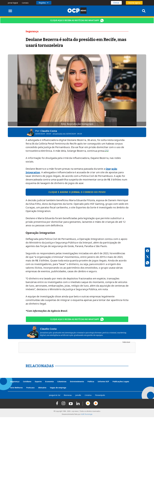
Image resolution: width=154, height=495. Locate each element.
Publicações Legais (121, 381)
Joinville (78, 395)
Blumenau (68, 395)
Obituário (42, 387)
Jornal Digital (13, 3)
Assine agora (134, 2)
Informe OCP (103, 381)
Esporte (38, 381)
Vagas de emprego (58, 387)
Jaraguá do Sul (54, 395)
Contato (25, 3)
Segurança (14, 381)
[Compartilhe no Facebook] (147, 251)
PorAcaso (30, 387)
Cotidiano (27, 381)
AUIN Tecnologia (86, 414)
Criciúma (88, 395)
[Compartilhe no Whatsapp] (147, 263)
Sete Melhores (16, 387)
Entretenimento (77, 381)
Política (91, 381)
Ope (108, 168)
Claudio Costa (48, 130)
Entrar (116, 2)
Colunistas (61, 381)
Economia (49, 381)
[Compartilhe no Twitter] (147, 257)
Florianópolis (100, 395)
